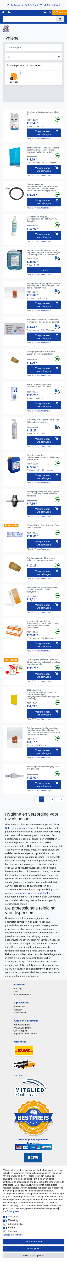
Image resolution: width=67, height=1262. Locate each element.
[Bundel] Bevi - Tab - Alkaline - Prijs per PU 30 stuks (43, 526)
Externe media (15, 1224)
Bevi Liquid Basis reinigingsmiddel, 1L (43, 113)
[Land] (44, 12)
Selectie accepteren (33, 1255)
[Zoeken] (60, 19)
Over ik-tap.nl (20, 1030)
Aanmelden (19, 1006)
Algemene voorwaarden (25, 1033)
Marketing (13, 1220)
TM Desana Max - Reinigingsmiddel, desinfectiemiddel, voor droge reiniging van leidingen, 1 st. (43, 150)
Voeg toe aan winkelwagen (43, 133)
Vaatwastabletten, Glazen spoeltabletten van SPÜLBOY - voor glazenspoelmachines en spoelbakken (43, 624)
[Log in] (3, 12)
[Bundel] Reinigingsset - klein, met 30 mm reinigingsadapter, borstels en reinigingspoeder (43, 662)
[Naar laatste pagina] (61, 799)
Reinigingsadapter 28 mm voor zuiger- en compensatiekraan (41, 353)
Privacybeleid (13, 1211)
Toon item (43, 270)
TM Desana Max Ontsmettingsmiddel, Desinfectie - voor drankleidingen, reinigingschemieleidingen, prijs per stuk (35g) (43, 694)
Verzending (46, 139)
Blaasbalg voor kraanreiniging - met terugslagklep (43, 768)
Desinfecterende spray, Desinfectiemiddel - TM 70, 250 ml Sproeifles (42, 219)
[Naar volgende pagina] (56, 799)
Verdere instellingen (12, 1234)
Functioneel (14, 1216)
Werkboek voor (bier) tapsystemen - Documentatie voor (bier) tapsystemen (43, 589)
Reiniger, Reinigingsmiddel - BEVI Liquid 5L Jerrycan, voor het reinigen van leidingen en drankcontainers (43, 252)
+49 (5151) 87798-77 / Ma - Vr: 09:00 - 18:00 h (34, 4)
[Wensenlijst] (49, 12)
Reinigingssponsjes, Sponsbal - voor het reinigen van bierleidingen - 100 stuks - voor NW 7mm (43, 285)
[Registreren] (9, 12)
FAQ (15, 991)
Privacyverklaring (22, 1027)
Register (17, 1009)
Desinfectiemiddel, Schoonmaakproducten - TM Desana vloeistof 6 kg (43, 457)
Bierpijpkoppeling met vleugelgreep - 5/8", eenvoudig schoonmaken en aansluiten (43, 494)
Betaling (17, 988)
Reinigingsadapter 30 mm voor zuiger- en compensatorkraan (41, 559)
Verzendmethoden (22, 994)
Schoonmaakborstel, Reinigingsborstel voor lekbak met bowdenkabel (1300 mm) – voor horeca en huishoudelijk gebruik (42, 187)
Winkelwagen (19, 1012)
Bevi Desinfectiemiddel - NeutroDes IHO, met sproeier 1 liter (43, 421)
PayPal (11, 1227)
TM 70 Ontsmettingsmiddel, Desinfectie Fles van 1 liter (39, 385)
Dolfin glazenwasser (16, 828)
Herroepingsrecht (21, 1024)
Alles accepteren (34, 1241)
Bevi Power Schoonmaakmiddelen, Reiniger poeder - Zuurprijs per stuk (43, 321)
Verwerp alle (33, 1248)
